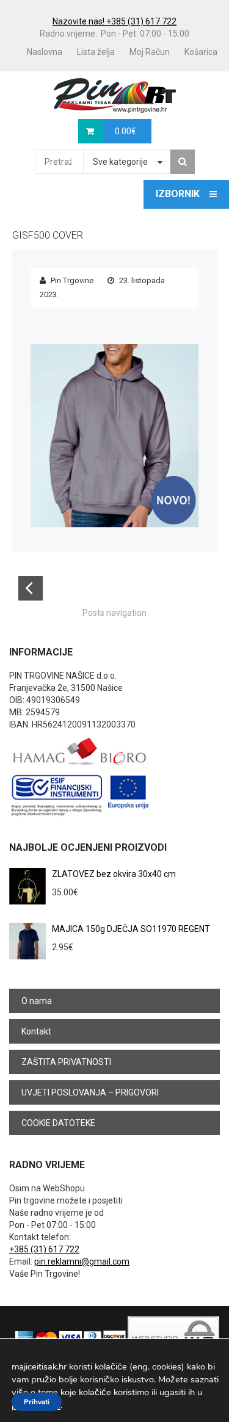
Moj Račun (149, 52)
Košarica (200, 52)
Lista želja (96, 52)
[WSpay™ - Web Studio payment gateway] (173, 1337)
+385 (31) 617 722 (44, 1249)
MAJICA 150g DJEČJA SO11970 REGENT (131, 929)
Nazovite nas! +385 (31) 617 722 (114, 21)
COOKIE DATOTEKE (58, 1123)
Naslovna (44, 52)
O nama (36, 1001)
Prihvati (36, 1402)
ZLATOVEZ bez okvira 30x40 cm (114, 874)
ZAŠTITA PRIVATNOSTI (66, 1062)
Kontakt (36, 1031)
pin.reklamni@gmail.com (81, 1261)
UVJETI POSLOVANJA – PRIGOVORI (90, 1092)
